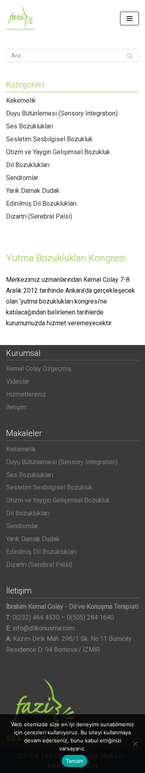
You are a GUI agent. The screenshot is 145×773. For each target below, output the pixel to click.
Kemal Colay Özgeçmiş (38, 368)
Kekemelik (21, 100)
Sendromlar (22, 178)
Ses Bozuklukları (29, 126)
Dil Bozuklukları (28, 165)
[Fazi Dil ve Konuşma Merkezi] (20, 18)
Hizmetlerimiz (26, 394)
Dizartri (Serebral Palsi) (39, 216)
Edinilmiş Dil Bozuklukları (41, 203)
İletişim (16, 407)
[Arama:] (72, 55)
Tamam (74, 761)
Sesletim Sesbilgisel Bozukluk (49, 139)
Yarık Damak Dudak (33, 190)
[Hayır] (135, 744)
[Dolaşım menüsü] (129, 18)
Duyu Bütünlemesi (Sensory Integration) (62, 113)
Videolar (17, 381)
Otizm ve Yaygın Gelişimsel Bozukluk (58, 152)
